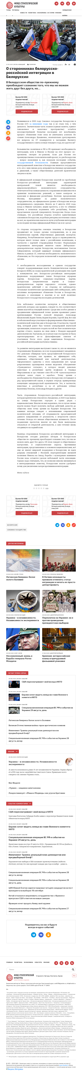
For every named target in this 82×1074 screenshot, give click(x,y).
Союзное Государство (16, 530)
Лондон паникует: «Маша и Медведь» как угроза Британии (37, 793)
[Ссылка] (8, 138)
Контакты (54, 976)
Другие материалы (16, 543)
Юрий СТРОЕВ (18, 574)
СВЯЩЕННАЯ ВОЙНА (67, 12)
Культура (38, 962)
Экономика (41, 13)
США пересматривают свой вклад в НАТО (42, 681)
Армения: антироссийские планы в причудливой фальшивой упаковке (56, 658)
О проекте (40, 976)
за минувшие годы (39, 124)
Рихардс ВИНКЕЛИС (56, 574)
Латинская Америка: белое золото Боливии (20, 578)
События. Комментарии (18, 804)
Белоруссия (12, 525)
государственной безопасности (32, 163)
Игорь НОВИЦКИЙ (19, 64)
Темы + (8, 12)
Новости (23, 13)
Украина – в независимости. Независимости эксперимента (22, 618)
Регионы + (15, 12)
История (50, 13)
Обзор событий (22, 678)
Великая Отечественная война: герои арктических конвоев (37, 725)
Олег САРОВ (18, 653)
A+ (66, 64)
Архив (60, 976)
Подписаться (26, 111)
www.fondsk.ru (63, 1065)
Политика (32, 13)
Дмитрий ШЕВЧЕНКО (57, 615)
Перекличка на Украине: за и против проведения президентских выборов (57, 620)
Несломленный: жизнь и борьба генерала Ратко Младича (19, 658)
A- (69, 64)
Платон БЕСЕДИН (19, 615)
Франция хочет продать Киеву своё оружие (29, 903)
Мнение (58, 13)
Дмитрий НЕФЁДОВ (56, 653)
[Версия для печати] (75, 64)
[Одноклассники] (8, 133)
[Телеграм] (8, 122)
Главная (9, 962)
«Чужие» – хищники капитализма (24, 788)
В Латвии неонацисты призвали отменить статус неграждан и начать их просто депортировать (58, 581)
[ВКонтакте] (8, 127)
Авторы (47, 976)
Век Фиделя (14, 783)
